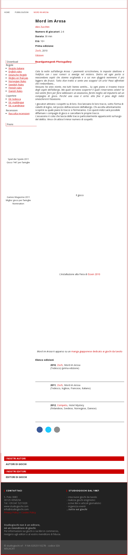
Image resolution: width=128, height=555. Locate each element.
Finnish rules (15, 87)
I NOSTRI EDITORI (16, 471)
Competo (62, 405)
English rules (15, 71)
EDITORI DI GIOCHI (16, 477)
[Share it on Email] (57, 432)
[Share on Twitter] (48, 432)
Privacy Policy (11, 512)
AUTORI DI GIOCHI (16, 464)
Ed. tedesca (14, 99)
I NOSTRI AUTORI (16, 458)
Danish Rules (15, 91)
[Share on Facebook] (40, 432)
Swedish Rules (16, 84)
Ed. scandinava (16, 105)
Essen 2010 (94, 274)
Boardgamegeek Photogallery (53, 61)
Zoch (38, 50)
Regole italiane (16, 68)
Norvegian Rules (17, 81)
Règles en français (18, 78)
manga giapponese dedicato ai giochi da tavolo (96, 351)
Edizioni (39, 55)
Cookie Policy (28, 512)
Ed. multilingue (16, 102)
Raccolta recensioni (19, 113)
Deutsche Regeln (17, 74)
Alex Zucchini (42, 26)
